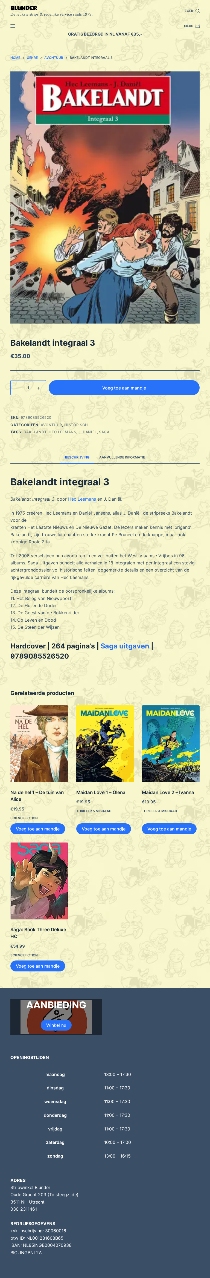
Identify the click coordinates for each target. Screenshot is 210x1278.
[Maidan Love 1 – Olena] (105, 743)
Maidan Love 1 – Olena (101, 792)
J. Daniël (87, 432)
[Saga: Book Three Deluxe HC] (39, 881)
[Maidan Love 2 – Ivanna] (170, 743)
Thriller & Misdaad (94, 811)
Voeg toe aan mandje (124, 388)
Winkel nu (56, 1025)
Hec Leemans (62, 432)
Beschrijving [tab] (77, 457)
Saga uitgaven (125, 646)
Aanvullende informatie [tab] (122, 457)
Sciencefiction (24, 818)
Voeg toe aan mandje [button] (38, 829)
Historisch (76, 425)
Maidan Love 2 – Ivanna (168, 792)
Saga (104, 432)
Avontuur (51, 425)
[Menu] (12, 26)
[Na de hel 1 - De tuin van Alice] (39, 743)
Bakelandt (35, 432)
